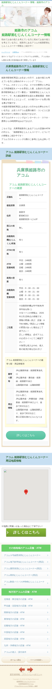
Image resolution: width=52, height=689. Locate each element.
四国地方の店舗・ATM (14, 639)
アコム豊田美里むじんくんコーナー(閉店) (23, 568)
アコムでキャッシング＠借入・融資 (26, 686)
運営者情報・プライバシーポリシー (26, 674)
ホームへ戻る (15, 660)
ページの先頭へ (36, 660)
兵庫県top (15, 52)
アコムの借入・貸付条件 (15, 652)
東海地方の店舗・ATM (14, 619)
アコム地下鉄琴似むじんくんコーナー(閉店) (24, 562)
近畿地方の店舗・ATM (14, 625)
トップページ (5, 52)
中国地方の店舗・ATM (14, 632)
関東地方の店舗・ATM (14, 612)
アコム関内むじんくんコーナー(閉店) (21, 575)
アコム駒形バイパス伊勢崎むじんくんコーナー (24, 583)
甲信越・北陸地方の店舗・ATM (18, 606)
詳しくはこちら (26, 435)
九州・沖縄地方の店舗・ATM (17, 645)
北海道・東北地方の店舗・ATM (18, 599)
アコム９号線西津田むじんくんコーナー (22, 555)
